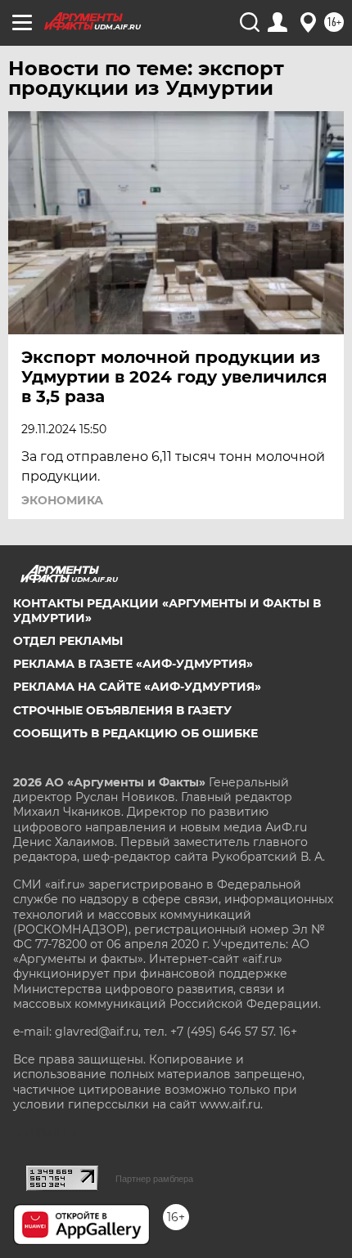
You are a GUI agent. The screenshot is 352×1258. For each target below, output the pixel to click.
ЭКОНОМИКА (62, 500)
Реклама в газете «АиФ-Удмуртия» (133, 663)
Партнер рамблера (154, 1179)
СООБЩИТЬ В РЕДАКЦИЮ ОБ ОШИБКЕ (135, 733)
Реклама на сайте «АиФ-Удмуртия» (137, 686)
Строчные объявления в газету (122, 710)
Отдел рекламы (68, 640)
